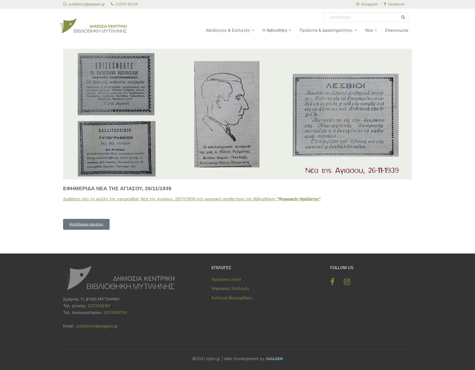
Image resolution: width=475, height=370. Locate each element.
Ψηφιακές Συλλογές (231, 288)
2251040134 (115, 312)
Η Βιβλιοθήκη (274, 30)
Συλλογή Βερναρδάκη (232, 297)
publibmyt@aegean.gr (97, 326)
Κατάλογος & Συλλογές (228, 30)
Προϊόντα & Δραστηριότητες (326, 30)
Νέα (369, 30)
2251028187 (99, 305)
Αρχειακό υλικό (226, 279)
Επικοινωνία (396, 30)
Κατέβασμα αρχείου (86, 224)
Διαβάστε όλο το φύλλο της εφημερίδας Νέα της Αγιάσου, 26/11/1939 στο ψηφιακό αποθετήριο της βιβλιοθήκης (192, 198)
